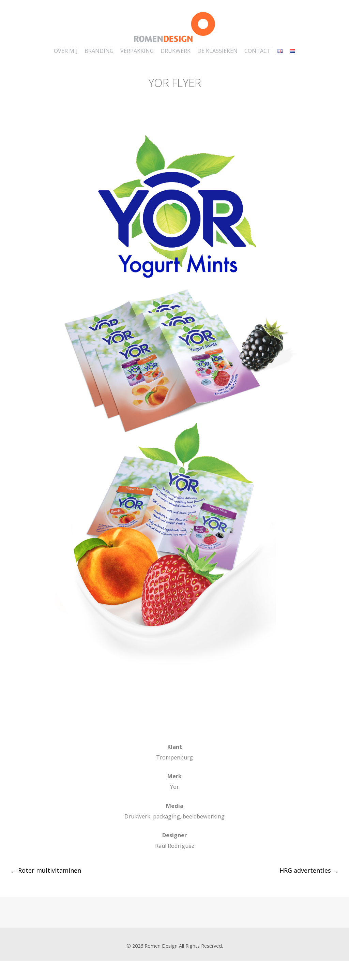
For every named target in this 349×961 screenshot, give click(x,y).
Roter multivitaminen (45, 870)
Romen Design (161, 946)
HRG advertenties (309, 870)
